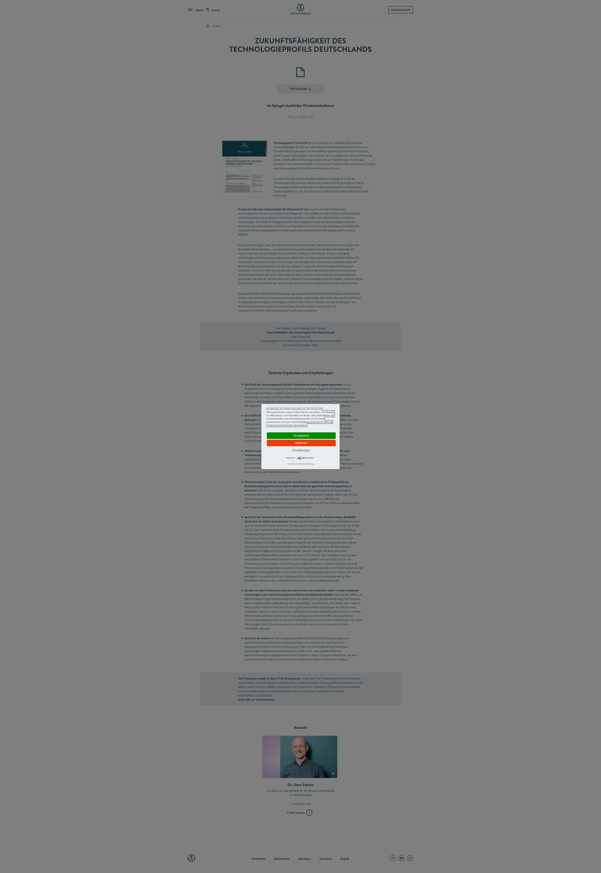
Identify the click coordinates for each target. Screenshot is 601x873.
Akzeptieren (301, 435)
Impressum (291, 464)
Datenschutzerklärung (305, 464)
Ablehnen (301, 443)
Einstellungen (301, 450)
